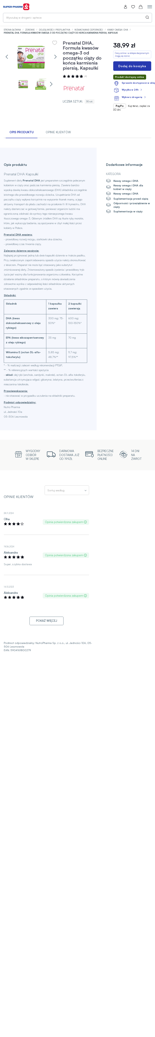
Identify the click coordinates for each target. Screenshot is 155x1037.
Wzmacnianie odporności (89, 29)
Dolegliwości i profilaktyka (55, 29)
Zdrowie (30, 29)
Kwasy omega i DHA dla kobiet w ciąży (128, 187)
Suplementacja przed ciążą (130, 198)
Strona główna (12, 29)
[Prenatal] (74, 88)
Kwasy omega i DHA (118, 29)
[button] (7, 56)
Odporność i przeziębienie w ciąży (131, 205)
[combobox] (77, 17)
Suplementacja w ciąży (128, 211)
